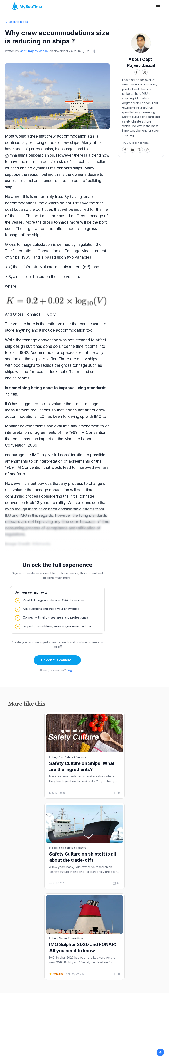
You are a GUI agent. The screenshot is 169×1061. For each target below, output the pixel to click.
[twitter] (145, 72)
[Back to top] (160, 1052)
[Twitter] (140, 150)
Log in (71, 670)
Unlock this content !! (57, 660)
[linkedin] (137, 72)
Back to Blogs (18, 21)
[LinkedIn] (132, 150)
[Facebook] (125, 150)
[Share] (93, 51)
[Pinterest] (147, 150)
